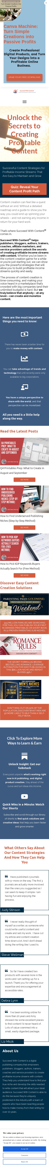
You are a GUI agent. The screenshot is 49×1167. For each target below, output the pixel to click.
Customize (24, 1155)
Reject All (24, 1162)
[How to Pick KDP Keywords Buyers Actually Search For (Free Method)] (24, 547)
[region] (24, 1148)
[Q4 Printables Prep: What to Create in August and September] (24, 451)
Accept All (24, 1149)
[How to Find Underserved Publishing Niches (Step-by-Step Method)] (24, 499)
